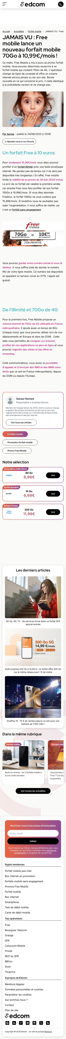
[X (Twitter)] (41, 1022)
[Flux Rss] (47, 1022)
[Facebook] (20, 1022)
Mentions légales (14, 984)
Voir (53, 475)
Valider (33, 841)
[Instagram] (34, 1022)
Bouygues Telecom (16, 930)
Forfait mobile (34, 31)
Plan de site (11, 1010)
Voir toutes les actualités (33, 791)
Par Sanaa (8, 134)
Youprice (10, 971)
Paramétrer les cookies (18, 994)
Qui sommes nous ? (16, 999)
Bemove (48, 1031)
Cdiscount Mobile (15, 945)
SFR (7, 940)
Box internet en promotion (20, 876)
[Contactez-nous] (61, 4)
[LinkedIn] (14, 1022)
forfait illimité (25, 166)
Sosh (8, 966)
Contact (9, 1005)
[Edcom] (32, 4)
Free (7, 924)
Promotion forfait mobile (20, 442)
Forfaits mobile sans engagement (24, 881)
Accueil (6, 31)
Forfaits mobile (15, 434)
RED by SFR (12, 956)
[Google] (7, 1022)
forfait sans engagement (26, 209)
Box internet (12, 896)
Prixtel (8, 950)
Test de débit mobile (17, 907)
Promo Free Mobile (17, 450)
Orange (9, 935)
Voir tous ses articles (21, 422)
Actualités (19, 31)
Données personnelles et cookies (24, 989)
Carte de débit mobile (17, 912)
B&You (8, 961)
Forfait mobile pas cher (18, 870)
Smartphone (12, 902)
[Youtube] (27, 1022)
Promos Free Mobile (16, 886)
